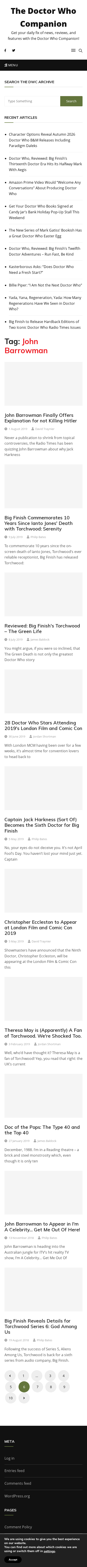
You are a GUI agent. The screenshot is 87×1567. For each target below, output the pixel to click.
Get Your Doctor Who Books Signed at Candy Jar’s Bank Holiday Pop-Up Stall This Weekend (44, 212)
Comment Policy (18, 1527)
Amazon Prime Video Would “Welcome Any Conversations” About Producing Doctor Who (45, 188)
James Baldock (40, 639)
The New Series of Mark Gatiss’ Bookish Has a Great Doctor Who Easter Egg (45, 233)
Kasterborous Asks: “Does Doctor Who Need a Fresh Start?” (41, 269)
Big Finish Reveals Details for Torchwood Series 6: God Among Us (40, 1326)
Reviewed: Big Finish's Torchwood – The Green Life (42, 628)
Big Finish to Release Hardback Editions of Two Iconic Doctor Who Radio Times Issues (45, 324)
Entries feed (14, 1470)
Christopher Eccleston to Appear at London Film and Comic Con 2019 (40, 927)
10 (11, 1398)
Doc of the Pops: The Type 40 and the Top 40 (42, 1129)
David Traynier (44, 429)
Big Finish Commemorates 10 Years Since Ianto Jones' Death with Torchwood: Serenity (38, 523)
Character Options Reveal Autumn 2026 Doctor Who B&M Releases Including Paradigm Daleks (42, 140)
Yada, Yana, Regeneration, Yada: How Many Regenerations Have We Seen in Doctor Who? (45, 303)
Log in (9, 1458)
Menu (12, 65)
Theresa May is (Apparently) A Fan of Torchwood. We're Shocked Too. (43, 1033)
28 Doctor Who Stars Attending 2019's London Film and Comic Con (43, 725)
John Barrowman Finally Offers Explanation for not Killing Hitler (40, 418)
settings (49, 1551)
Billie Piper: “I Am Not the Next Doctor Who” (45, 285)
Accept (13, 1559)
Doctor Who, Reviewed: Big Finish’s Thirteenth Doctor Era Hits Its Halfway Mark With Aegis (45, 164)
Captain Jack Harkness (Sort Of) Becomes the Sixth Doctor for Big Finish (41, 825)
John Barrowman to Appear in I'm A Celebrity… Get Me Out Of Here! (42, 1226)
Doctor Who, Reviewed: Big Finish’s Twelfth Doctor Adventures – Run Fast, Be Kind (44, 251)
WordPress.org (17, 1496)
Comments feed (17, 1483)
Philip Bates (38, 537)
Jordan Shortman (44, 736)
